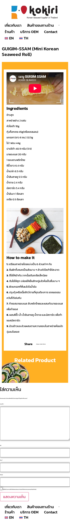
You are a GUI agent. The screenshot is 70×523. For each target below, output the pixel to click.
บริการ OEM (29, 32)
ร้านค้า (10, 32)
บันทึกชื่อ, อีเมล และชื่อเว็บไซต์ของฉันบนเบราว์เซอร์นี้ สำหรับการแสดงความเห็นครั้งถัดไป (19, 489)
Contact (50, 32)
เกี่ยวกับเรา (13, 25)
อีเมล (1, 460)
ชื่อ (1, 445)
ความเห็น (2, 404)
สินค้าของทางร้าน (40, 25)
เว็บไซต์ (1, 474)
